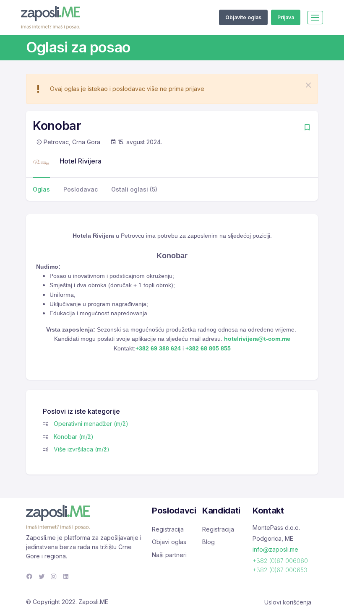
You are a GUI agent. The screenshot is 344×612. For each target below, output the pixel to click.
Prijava (285, 17)
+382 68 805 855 (208, 348)
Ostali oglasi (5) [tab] (134, 189)
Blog (208, 541)
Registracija (168, 529)
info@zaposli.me (275, 549)
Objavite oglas (243, 17)
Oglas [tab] (41, 189)
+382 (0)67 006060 (280, 560)
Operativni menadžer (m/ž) (91, 423)
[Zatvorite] (308, 85)
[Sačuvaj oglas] (307, 128)
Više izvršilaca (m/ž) (81, 449)
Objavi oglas (169, 541)
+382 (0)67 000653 (280, 569)
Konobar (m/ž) (74, 436)
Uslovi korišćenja (287, 602)
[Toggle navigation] (315, 17)
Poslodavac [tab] (80, 189)
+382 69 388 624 (158, 348)
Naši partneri (169, 554)
